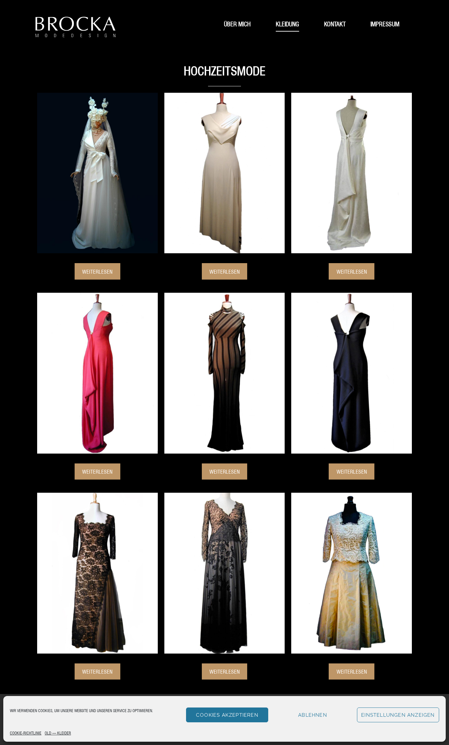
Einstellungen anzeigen (398, 715)
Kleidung (287, 23)
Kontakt (335, 23)
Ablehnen (312, 715)
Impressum (384, 23)
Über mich (237, 23)
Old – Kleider (58, 733)
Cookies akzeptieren (227, 715)
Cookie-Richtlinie (25, 733)
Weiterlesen (97, 271)
